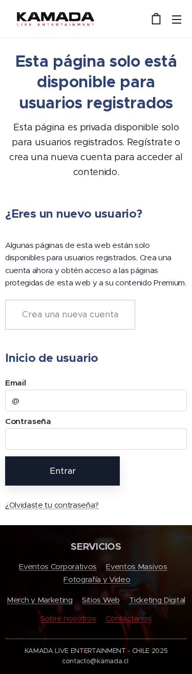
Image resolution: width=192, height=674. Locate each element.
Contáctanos (128, 618)
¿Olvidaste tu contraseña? (52, 505)
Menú (176, 19)
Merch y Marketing (40, 600)
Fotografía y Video (96, 579)
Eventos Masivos (136, 566)
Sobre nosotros (68, 618)
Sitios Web (101, 600)
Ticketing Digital (157, 600)
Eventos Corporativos (58, 566)
